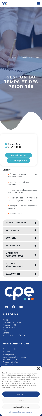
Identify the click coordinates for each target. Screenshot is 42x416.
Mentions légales (27, 412)
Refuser (21, 400)
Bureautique (8, 364)
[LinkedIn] (6, 307)
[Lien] (4, 3)
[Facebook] (14, 307)
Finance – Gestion (10, 362)
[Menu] (39, 3)
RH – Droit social (10, 359)
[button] (38, 368)
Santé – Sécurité (9, 349)
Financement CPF (10, 325)
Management (8, 354)
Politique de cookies (15, 412)
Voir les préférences (21, 407)
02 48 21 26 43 (14, 147)
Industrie (6, 351)
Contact (6, 333)
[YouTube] (21, 307)
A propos (6, 320)
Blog (5, 330)
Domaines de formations (13, 322)
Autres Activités (9, 327)
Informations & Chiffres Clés (14, 335)
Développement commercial (14, 357)
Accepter (21, 394)
